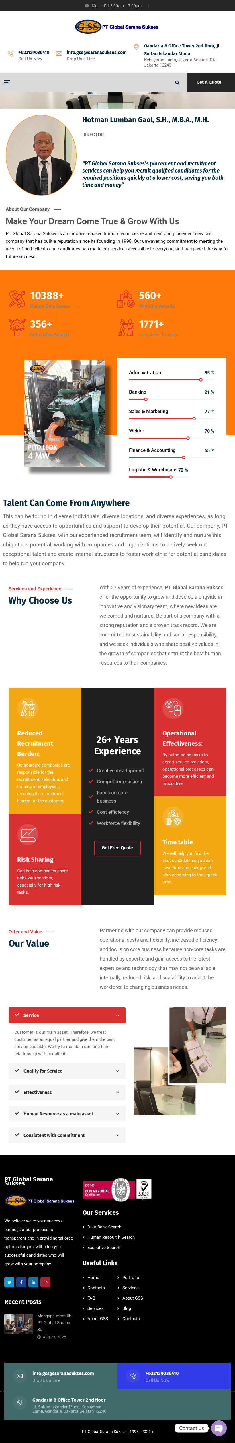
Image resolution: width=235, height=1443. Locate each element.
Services (130, 1287)
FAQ (91, 1298)
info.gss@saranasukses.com (97, 52)
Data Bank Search (104, 1227)
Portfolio (130, 1277)
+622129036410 (33, 52)
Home (93, 1277)
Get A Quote (209, 82)
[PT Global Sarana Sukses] (117, 27)
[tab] (67, 1015)
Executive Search (103, 1247)
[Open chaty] (219, 1428)
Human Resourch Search (111, 1237)
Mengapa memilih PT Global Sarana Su (54, 1322)
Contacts (96, 1287)
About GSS (132, 1298)
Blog (126, 1308)
